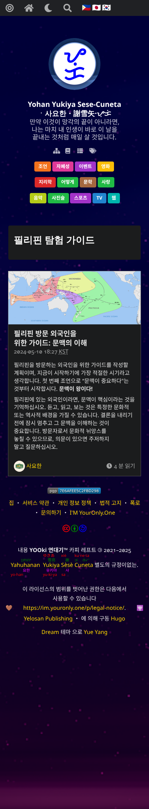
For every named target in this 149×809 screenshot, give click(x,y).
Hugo (118, 618)
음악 (38, 198)
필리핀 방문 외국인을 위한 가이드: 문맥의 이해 (50, 338)
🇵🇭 (85, 7)
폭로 (135, 503)
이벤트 (85, 166)
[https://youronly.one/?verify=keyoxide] (74, 491)
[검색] (67, 8)
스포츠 (80, 198)
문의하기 (51, 512)
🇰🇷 (105, 7)
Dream (50, 632)
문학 (88, 182)
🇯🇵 (95, 7)
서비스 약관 (36, 503)
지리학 (45, 182)
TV (99, 198)
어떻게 (67, 182)
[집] (28, 8)
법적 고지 (111, 503)
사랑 (106, 182)
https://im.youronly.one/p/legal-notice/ (73, 608)
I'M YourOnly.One (92, 512)
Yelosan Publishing (48, 618)
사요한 (34, 466)
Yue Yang (96, 632)
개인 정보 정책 (74, 503)
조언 (42, 166)
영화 (105, 166)
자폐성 (63, 166)
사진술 (58, 198)
